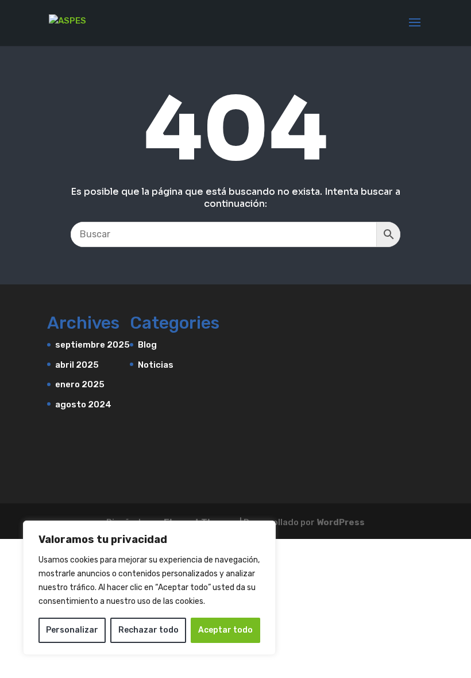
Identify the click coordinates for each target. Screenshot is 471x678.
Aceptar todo (225, 630)
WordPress (340, 522)
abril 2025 (77, 365)
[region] (149, 588)
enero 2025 (80, 384)
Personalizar (72, 630)
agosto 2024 (83, 404)
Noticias (155, 365)
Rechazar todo (148, 630)
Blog (147, 345)
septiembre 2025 (92, 345)
